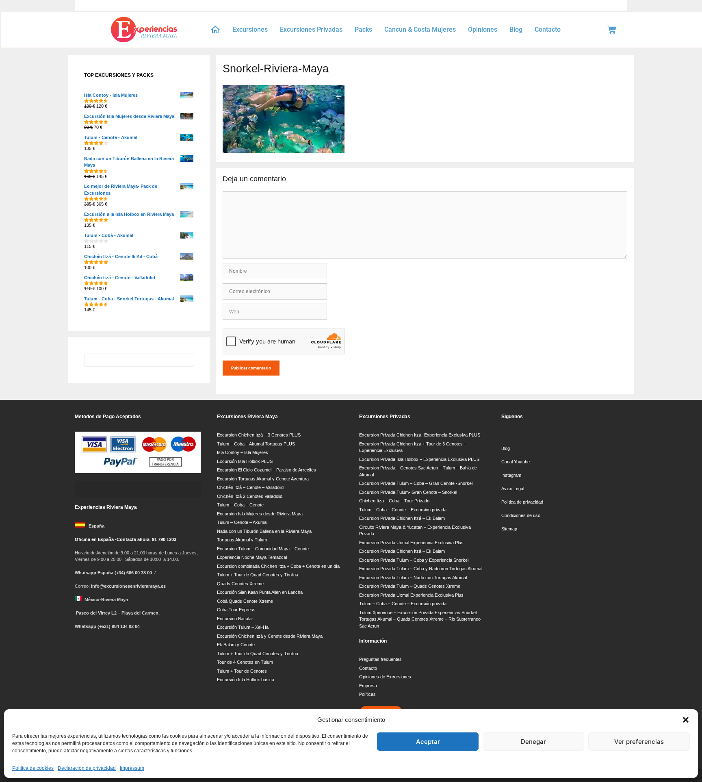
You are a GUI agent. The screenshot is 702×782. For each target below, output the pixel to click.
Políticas (367, 694)
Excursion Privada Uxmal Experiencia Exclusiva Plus (411, 542)
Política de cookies (33, 768)
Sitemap (509, 528)
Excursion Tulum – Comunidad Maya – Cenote (263, 548)
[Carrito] (611, 29)
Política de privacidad (522, 502)
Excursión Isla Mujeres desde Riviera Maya (260, 513)
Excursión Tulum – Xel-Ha (243, 627)
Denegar (533, 741)
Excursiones (250, 29)
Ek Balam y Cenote (236, 644)
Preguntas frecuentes (380, 659)
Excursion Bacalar (235, 618)
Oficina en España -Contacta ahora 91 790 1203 (125, 539)
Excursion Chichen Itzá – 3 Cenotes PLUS (259, 434)
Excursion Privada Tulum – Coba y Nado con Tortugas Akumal (420, 568)
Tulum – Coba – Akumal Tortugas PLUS (256, 443)
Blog (515, 29)
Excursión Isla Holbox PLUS (245, 461)
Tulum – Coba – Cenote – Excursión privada (402, 509)
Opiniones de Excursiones (385, 676)
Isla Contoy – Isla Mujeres (242, 452)
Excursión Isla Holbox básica (245, 679)
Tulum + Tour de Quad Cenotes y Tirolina (257, 574)
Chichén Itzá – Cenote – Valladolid (250, 487)
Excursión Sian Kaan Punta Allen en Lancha (260, 592)
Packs (363, 29)
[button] (686, 720)
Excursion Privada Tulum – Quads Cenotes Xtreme (409, 586)
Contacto (548, 29)
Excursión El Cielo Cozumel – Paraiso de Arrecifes (266, 469)
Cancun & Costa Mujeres (420, 29)
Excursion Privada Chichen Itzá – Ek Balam (402, 518)
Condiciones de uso (520, 515)
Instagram (511, 475)
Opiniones (482, 29)
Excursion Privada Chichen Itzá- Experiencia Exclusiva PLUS (419, 434)
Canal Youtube (516, 461)
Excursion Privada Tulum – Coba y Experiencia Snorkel (413, 560)
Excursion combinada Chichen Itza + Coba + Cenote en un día (278, 566)
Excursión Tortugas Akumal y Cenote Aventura (263, 478)
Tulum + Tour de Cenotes (242, 671)
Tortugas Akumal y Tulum (242, 539)
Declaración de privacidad (87, 768)
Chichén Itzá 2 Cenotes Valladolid (249, 496)
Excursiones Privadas (311, 29)
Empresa (368, 685)
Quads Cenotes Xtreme (240, 583)
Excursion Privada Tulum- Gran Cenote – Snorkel (408, 492)
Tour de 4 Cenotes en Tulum (245, 662)
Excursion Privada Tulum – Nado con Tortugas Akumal (413, 577)
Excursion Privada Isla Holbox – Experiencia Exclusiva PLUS (419, 459)
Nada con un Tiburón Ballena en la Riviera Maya (264, 531)
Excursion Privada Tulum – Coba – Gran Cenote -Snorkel (415, 483)
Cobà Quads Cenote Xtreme (245, 601)
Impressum (132, 768)
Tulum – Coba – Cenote (240, 504)
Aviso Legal (512, 488)
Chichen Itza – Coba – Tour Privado (394, 500)
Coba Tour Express (236, 609)
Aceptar (428, 741)
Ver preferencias (639, 741)
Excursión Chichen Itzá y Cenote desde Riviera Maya (270, 636)
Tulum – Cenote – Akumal (242, 522)
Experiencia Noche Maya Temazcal (252, 557)
